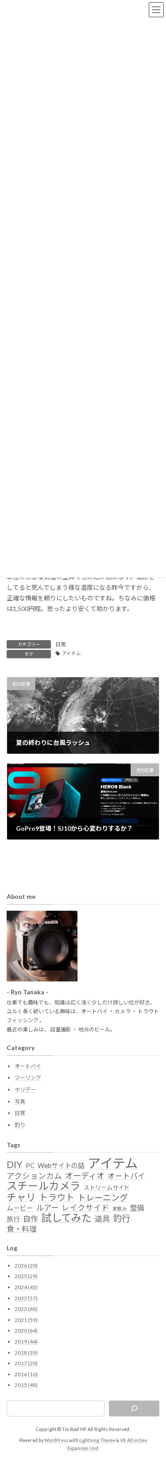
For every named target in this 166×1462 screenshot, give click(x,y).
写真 (20, 1101)
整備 (137, 1207)
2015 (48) (26, 1385)
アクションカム (34, 1176)
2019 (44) (26, 1341)
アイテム (71, 653)
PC (30, 1166)
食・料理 (22, 1229)
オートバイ (28, 1066)
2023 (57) (26, 1298)
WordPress (56, 1440)
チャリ (21, 1197)
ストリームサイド (107, 1187)
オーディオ (84, 1175)
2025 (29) (26, 1276)
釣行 (122, 1218)
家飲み (119, 1208)
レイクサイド (85, 1207)
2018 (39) (26, 1352)
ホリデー (25, 1089)
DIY (15, 1164)
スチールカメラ (44, 1186)
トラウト (56, 1197)
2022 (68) (26, 1309)
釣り (20, 1125)
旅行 (13, 1219)
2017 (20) (26, 1363)
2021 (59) (26, 1320)
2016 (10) (26, 1374)
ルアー (47, 1207)
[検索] (134, 1409)
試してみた (66, 1218)
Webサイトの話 (61, 1166)
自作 (30, 1219)
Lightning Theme (97, 1440)
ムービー (20, 1208)
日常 (60, 644)
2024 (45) (26, 1287)
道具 (102, 1219)
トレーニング (102, 1197)
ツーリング (28, 1078)
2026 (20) (26, 1265)
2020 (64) (26, 1331)
